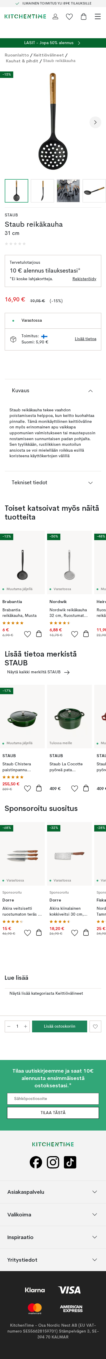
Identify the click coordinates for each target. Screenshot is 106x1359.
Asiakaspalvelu (25, 1191)
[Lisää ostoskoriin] (38, 633)
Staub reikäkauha (59, 61)
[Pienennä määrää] (9, 1026)
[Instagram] (53, 1162)
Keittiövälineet (49, 55)
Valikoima (19, 1214)
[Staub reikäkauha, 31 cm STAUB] (53, 121)
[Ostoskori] (84, 16)
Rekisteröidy (84, 279)
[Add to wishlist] (27, 634)
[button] (15, 244)
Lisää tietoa (85, 339)
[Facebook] (35, 1162)
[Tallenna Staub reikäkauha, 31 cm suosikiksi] (95, 1026)
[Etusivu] (25, 16)
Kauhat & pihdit (22, 61)
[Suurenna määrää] (25, 1026)
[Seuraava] (95, 122)
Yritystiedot (22, 1259)
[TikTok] (70, 1162)
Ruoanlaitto (17, 55)
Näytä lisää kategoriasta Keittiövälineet (46, 993)
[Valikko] (98, 16)
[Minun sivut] (55, 16)
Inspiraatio (20, 1236)
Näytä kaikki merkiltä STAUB (34, 672)
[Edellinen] (10, 122)
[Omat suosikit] (69, 16)
